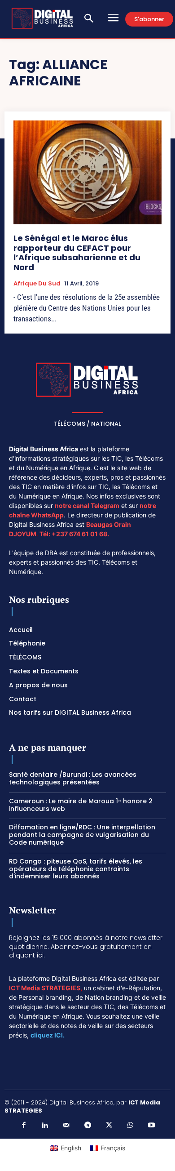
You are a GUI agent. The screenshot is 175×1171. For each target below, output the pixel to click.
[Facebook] (23, 1125)
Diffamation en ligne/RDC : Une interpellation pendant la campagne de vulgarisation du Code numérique (82, 835)
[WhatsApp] (130, 1125)
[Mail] (66, 1125)
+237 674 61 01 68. (80, 534)
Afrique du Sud (37, 283)
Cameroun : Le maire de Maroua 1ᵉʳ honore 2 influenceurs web (81, 805)
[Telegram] (87, 1125)
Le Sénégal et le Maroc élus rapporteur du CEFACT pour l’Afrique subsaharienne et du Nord (76, 252)
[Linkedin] (44, 1125)
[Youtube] (151, 1125)
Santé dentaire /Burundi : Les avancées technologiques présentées (72, 778)
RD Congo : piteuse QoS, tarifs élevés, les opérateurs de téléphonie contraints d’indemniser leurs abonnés (75, 869)
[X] (109, 1125)
